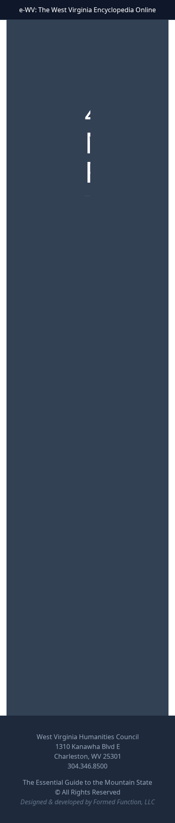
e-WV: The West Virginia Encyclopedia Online (87, 9)
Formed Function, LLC (124, 801)
